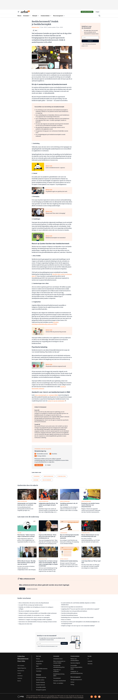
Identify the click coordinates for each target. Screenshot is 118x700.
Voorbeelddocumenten (42, 453)
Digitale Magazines (21, 668)
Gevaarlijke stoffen (41, 687)
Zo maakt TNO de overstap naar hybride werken (31, 605)
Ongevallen (39, 663)
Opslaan (49, 465)
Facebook (90, 663)
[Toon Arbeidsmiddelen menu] (50, 15)
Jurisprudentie (39, 661)
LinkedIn (90, 661)
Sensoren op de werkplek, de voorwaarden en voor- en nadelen (34, 615)
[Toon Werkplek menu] (38, 15)
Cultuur (72, 682)
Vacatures (19, 678)
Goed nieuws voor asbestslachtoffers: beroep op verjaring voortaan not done (38, 621)
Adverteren (20, 675)
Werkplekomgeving (41, 677)
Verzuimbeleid (57, 678)
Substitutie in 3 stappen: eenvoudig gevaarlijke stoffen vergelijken (35, 619)
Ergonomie (35, 480)
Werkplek (38, 675)
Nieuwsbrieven (22, 659)
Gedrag (72, 684)
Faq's (37, 666)
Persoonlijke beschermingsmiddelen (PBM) (76, 667)
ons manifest (51, 696)
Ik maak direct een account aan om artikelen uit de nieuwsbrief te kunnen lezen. (91, 32)
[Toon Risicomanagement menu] (64, 15)
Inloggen (97, 11)
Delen (36, 30)
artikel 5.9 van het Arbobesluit (56, 401)
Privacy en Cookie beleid (66, 697)
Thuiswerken (36, 476)
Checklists (54, 453)
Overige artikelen (41, 456)
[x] (95, 696)
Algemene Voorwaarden (52, 697)
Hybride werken (40, 680)
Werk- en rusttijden (58, 683)
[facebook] (91, 696)
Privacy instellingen (78, 697)
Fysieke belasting (61, 476)
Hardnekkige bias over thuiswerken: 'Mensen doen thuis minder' (77, 617)
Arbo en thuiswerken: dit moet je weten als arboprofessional (34, 603)
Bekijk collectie (39, 465)
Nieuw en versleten (66, 619)
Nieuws (38, 658)
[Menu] (18, 11)
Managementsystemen (76, 679)
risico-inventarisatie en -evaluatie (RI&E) (46, 395)
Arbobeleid (56, 656)
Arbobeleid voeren (58, 658)
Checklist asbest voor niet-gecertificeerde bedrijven (74, 611)
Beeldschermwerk (47, 480)
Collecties (21, 656)
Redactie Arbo (35, 27)
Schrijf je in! (90, 40)
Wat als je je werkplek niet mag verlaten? (29, 611)
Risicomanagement (76, 677)
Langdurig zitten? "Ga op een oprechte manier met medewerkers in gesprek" (80, 609)
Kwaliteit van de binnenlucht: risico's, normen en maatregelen (34, 617)
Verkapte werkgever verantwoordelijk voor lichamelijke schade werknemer (38, 613)
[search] (99, 16)
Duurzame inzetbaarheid (59, 680)
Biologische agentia (41, 689)
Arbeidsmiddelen (75, 656)
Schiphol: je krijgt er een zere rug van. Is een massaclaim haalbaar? (78, 625)
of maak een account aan (32, 588)
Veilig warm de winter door (25, 623)
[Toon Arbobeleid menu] (30, 15)
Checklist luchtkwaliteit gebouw (69, 613)
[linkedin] (99, 696)
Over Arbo (21, 661)
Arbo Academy (20, 665)
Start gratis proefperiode (87, 11)
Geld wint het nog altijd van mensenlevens (72, 606)
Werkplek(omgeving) (48, 476)
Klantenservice (20, 670)
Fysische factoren (40, 684)
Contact (19, 673)
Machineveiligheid (75, 663)
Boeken (19, 680)
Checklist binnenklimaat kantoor (69, 615)
